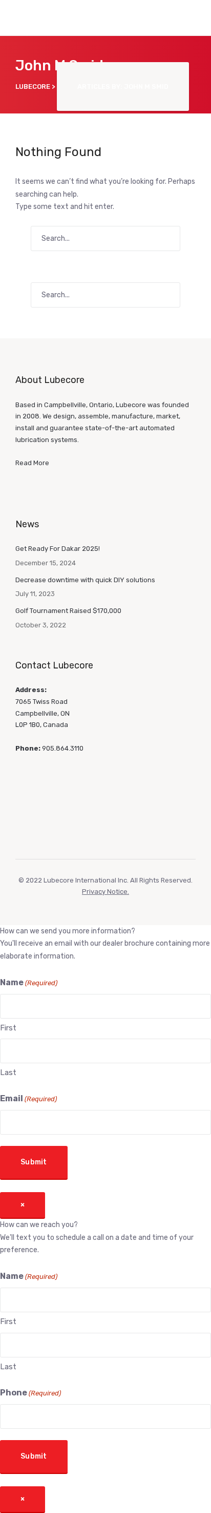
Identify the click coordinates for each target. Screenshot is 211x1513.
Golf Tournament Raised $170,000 (68, 611)
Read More (32, 463)
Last (8, 1072)
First (8, 1027)
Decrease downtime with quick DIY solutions (85, 580)
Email (28, 1098)
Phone (30, 1392)
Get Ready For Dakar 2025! (57, 548)
